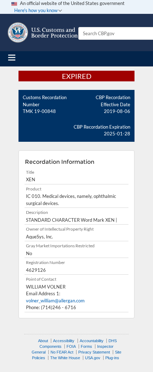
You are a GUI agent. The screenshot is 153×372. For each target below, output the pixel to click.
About (43, 341)
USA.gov (92, 358)
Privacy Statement (94, 352)
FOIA (71, 346)
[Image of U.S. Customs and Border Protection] (42, 32)
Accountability (92, 341)
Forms (86, 346)
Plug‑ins (112, 358)
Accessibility (63, 341)
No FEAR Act (62, 352)
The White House (65, 358)
